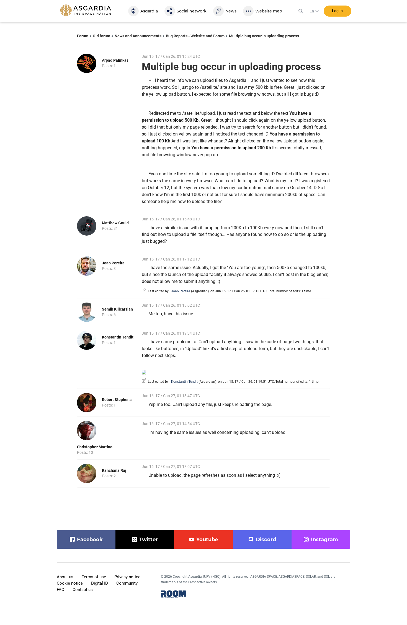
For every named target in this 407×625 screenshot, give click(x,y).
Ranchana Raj (114, 470)
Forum (82, 36)
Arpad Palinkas (115, 60)
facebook (90, 540)
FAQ (60, 589)
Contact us (83, 589)
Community (127, 583)
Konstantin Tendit (117, 337)
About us (65, 576)
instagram (324, 540)
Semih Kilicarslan (117, 309)
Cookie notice (70, 583)
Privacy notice (127, 576)
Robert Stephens (117, 399)
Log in (337, 11)
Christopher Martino (94, 447)
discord (266, 540)
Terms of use (94, 576)
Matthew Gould (115, 223)
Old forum (101, 36)
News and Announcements (138, 36)
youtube (207, 540)
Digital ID (99, 583)
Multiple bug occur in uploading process (264, 36)
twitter (148, 540)
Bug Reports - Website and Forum (195, 36)
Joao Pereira (113, 263)
